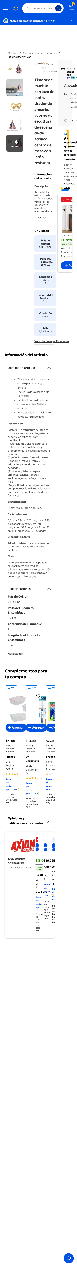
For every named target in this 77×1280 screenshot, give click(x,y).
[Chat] (69, 1258)
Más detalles (15, 653)
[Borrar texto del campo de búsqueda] (53, 8)
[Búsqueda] (58, 8)
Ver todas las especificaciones (51, 341)
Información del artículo (26, 355)
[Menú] (6, 8)
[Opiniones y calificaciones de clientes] (49, 820)
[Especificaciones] (49, 589)
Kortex (38, 63)
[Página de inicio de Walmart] (16, 8)
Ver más (42, 217)
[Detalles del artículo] (49, 368)
